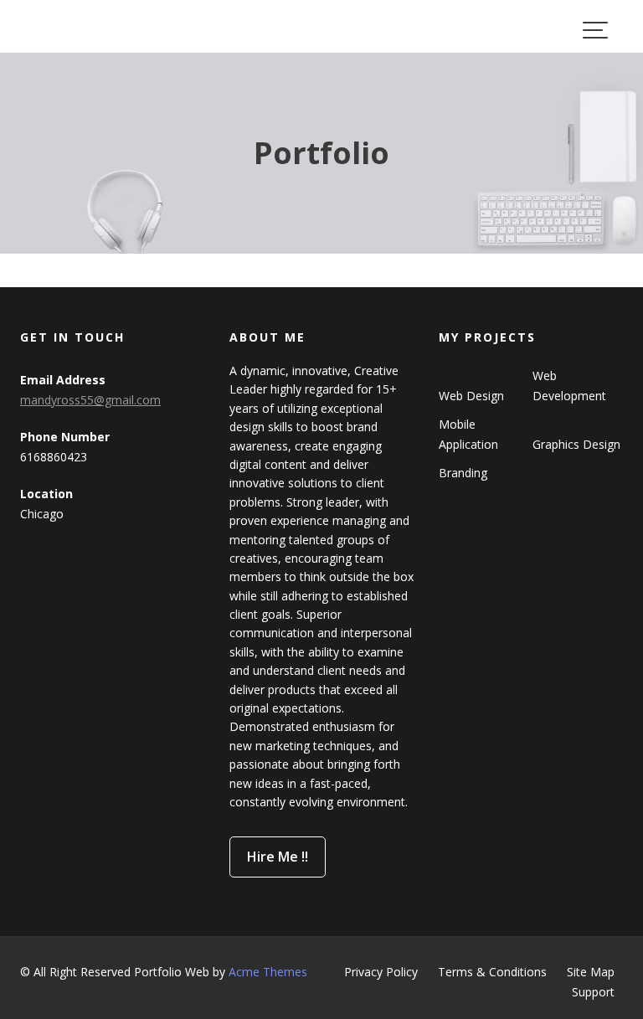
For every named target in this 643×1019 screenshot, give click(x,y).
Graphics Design (576, 444)
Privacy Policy (381, 972)
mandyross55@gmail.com (90, 400)
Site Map (591, 972)
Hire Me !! (277, 856)
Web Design (471, 396)
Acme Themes (268, 972)
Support (593, 992)
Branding (463, 473)
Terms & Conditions (492, 972)
